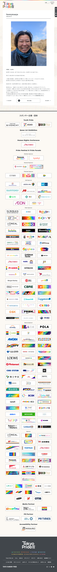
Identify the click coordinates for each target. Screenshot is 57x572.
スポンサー (33, 558)
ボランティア (27, 558)
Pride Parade (26, 552)
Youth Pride (42, 552)
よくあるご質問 (9, 562)
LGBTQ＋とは (43, 562)
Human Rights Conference (32, 554)
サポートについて (17, 562)
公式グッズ (24, 562)
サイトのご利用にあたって (33, 562)
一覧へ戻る (29, 100)
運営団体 (49, 562)
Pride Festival (16, 552)
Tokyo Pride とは (9, 558)
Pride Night (34, 552)
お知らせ (21, 558)
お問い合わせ (40, 558)
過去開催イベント (47, 558)
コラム (16, 558)
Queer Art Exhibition (18, 554)
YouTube (43, 554)
